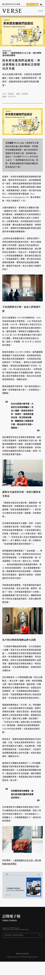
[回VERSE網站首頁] (11, 11)
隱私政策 (26, 954)
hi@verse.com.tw (12, 957)
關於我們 (19, 954)
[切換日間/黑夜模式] (41, 4)
